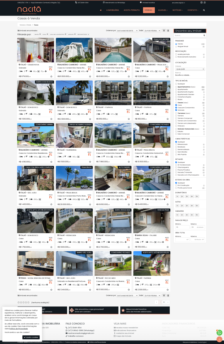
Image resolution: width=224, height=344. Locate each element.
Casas (191, 103)
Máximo (194, 224)
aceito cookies (32, 337)
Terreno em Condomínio (191, 121)
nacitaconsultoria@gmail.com (81, 333)
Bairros (178, 73)
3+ (187, 196)
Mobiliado (191, 147)
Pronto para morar (191, 188)
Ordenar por (111, 30)
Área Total (180, 233)
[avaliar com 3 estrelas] (23, 302)
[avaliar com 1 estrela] (19, 302)
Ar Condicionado (191, 165)
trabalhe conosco (76, 336)
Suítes (178, 202)
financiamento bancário (191, 57)
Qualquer (181, 84)
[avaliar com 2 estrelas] (21, 302)
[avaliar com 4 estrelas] (26, 302)
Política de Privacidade (97, 342)
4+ (192, 196)
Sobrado (191, 110)
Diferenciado (191, 144)
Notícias (177, 10)
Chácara (191, 126)
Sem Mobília (191, 152)
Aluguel (162, 10)
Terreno (191, 116)
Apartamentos (191, 87)
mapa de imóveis (123, 336)
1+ (177, 196)
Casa (191, 105)
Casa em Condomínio (191, 108)
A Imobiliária (112, 10)
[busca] (204, 10)
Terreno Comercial (191, 118)
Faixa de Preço (181, 220)
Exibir (141, 30)
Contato (192, 10)
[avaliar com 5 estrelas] (28, 302)
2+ (182, 196)
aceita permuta (191, 54)
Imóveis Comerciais (191, 129)
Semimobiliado (191, 149)
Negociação (180, 51)
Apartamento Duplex (191, 92)
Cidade (178, 66)
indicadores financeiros (126, 330)
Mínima (178, 236)
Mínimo (178, 224)
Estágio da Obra (182, 180)
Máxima (194, 236)
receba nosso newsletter (127, 327)
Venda (191, 44)
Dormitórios (181, 192)
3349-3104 (83, 3)
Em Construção (191, 185)
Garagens (179, 211)
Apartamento (191, 89)
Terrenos (191, 113)
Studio (191, 99)
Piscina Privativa (191, 170)
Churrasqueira (191, 167)
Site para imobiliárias (190, 342)
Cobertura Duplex (191, 97)
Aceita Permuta (132, 10)
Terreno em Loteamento (191, 123)
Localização (181, 62)
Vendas (148, 10)
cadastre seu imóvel (125, 333)
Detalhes (179, 159)
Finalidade (179, 41)
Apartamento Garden (191, 94)
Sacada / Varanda (191, 172)
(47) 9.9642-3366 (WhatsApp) (81, 330)
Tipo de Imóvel (181, 81)
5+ (197, 196)
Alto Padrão (191, 154)
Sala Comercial (191, 134)
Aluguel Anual (191, 46)
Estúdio (191, 131)
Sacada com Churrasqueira (191, 175)
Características (182, 139)
